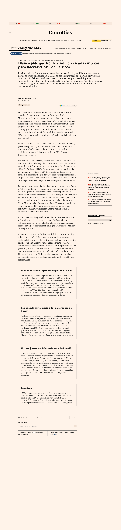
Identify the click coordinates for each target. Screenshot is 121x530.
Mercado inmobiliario (90, 48)
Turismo (100, 48)
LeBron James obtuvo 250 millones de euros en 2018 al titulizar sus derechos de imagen (99, 194)
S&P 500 (33, 23)
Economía (40, 40)
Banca (56, 48)
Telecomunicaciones (64, 48)
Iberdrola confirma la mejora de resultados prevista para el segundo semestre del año (100, 201)
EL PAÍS (78, 40)
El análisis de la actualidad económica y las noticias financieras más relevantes (41, 417)
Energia (73, 48)
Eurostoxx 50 (73, 23)
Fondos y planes (55, 40)
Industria (27, 426)
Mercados (34, 40)
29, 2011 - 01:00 (23, 100)
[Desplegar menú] (10, 32)
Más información (22, 434)
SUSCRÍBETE (96, 40)
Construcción (79, 48)
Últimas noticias (65, 40)
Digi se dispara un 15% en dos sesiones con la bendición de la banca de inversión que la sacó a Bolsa (99, 178)
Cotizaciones (47, 40)
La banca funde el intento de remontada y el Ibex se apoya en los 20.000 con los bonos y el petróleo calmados (99, 186)
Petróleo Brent (52, 23)
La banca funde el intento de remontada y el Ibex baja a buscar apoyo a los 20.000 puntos (47, 53)
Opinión (72, 40)
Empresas (20, 426)
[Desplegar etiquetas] (75, 426)
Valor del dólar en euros (96, 23)
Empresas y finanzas (25, 40)
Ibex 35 (15, 23)
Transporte (34, 426)
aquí (55, 434)
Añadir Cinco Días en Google (68, 105)
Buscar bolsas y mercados (96, 215)
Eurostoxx (96, 223)
